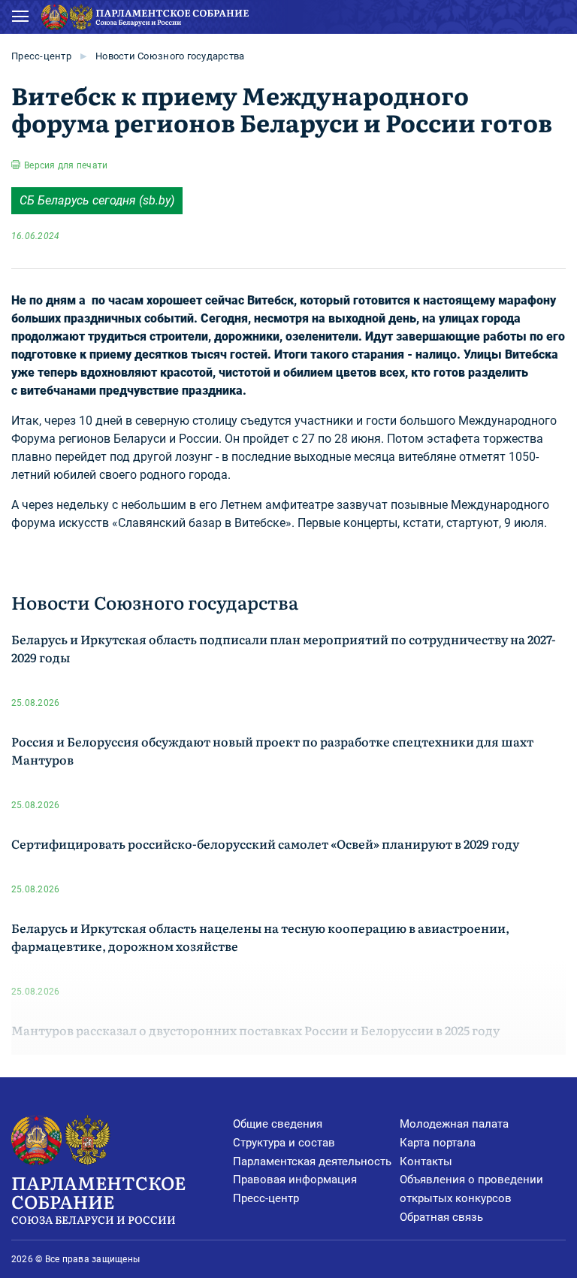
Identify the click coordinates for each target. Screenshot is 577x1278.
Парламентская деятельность (312, 1161)
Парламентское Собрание (98, 1197)
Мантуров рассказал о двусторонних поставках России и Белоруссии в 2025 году (255, 1030)
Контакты (426, 1161)
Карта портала (438, 1142)
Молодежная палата (454, 1124)
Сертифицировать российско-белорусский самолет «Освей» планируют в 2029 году (265, 843)
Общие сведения (277, 1124)
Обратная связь (441, 1217)
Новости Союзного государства (169, 56)
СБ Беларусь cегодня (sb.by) (97, 200)
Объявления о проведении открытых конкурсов (471, 1189)
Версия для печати (65, 165)
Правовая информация (295, 1179)
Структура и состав (284, 1142)
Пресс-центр (41, 56)
